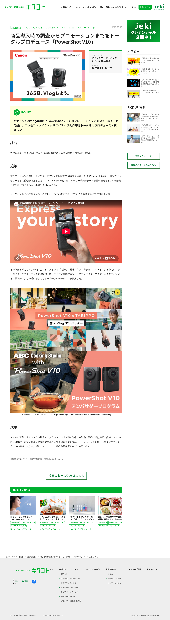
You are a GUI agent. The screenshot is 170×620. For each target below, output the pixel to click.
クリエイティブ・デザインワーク (82, 27)
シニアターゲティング (69, 592)
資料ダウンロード (143, 156)
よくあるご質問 (117, 7)
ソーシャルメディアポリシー (52, 615)
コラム (110, 574)
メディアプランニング (34, 27)
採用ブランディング (68, 583)
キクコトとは (130, 7)
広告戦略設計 (16, 27)
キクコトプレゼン (89, 7)
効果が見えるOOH (68, 596)
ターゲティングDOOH (69, 587)
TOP (52, 569)
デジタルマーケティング (55, 27)
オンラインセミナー (115, 583)
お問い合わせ (145, 7)
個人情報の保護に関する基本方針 (23, 615)
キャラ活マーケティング (70, 579)
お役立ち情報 (103, 7)
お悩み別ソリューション (71, 7)
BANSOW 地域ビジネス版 (71, 601)
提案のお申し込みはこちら (66, 475)
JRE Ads (64, 574)
